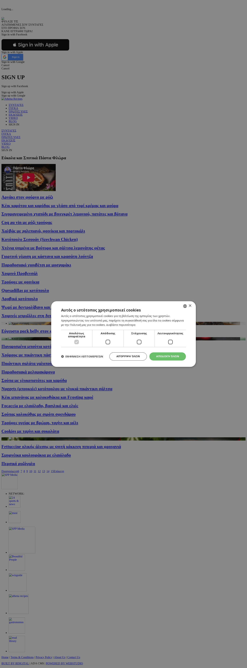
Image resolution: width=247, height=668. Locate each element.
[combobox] (185, 306)
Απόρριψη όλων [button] (128, 356)
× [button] (190, 305)
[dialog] (123, 334)
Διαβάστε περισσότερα (120, 325)
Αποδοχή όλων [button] (167, 356)
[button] (82, 356)
